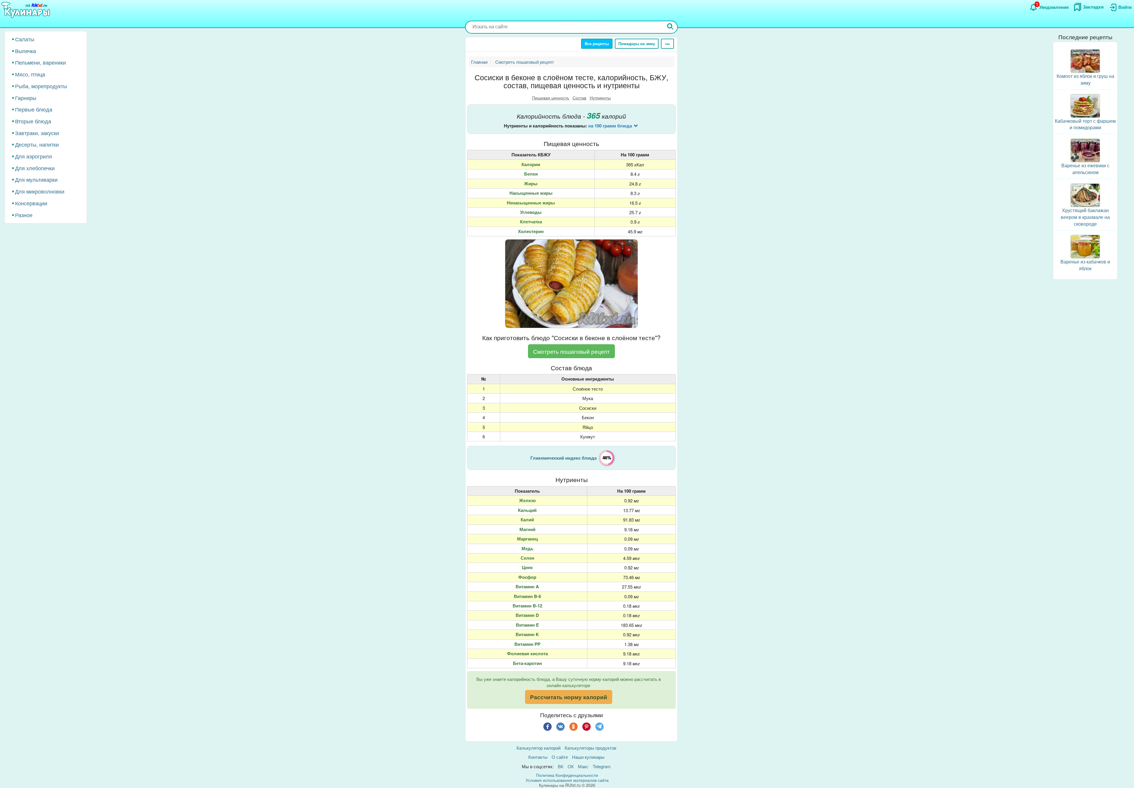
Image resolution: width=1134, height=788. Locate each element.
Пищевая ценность (550, 98)
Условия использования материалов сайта (567, 780)
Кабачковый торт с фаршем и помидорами (1085, 124)
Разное (23, 215)
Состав (579, 98)
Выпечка (25, 51)
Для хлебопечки (35, 168)
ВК (560, 766)
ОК (571, 766)
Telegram (602, 766)
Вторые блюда (33, 121)
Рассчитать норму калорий (568, 697)
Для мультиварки (36, 179)
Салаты (24, 39)
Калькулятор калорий (539, 748)
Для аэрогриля (33, 156)
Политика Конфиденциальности (567, 775)
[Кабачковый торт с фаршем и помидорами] (1085, 105)
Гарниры (25, 97)
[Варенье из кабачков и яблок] (1085, 246)
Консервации (31, 203)
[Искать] (670, 27)
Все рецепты (597, 43)
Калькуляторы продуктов (590, 748)
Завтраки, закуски (37, 133)
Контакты (538, 757)
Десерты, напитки (37, 144)
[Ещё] (667, 44)
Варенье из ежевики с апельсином (1085, 169)
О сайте (560, 757)
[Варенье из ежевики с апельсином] (1085, 150)
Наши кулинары (588, 757)
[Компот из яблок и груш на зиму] (1085, 60)
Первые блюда (33, 109)
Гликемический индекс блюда (563, 458)
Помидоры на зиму (636, 43)
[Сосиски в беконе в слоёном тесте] (571, 283)
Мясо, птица (30, 74)
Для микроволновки (39, 191)
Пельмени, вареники (40, 62)
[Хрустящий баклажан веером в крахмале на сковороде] (1085, 194)
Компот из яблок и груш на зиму (1085, 79)
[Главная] (26, 10)
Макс (583, 766)
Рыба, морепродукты (41, 86)
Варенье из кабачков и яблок (1085, 265)
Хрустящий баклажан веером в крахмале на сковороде (1085, 217)
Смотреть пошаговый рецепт (571, 351)
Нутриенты (600, 98)
